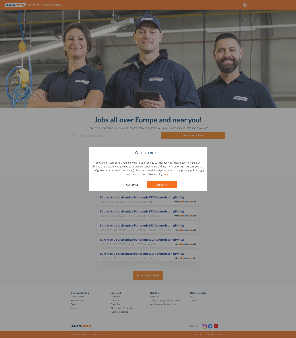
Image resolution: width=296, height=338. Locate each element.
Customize (132, 184)
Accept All (162, 184)
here (166, 174)
